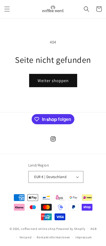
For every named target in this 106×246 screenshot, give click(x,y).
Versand (26, 237)
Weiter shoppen (53, 80)
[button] (7, 9)
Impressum (83, 237)
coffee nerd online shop (38, 228)
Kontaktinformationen (53, 237)
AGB (93, 229)
